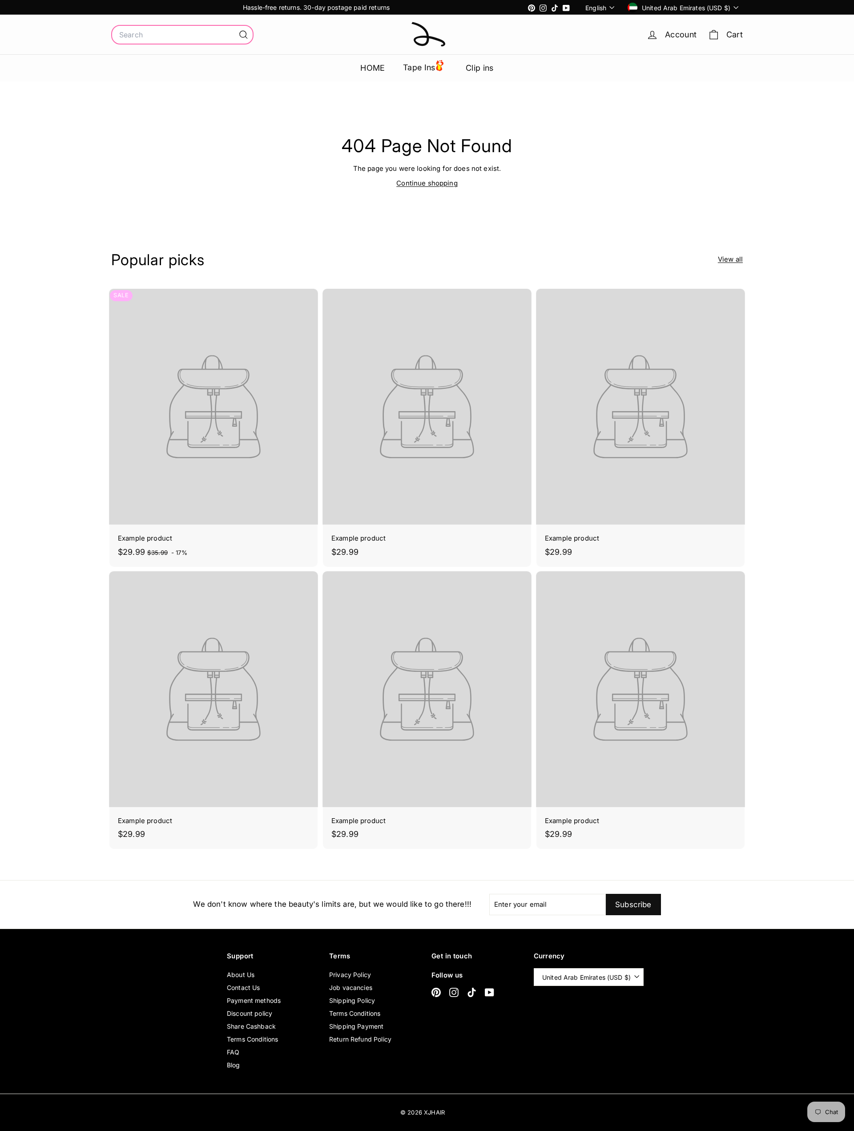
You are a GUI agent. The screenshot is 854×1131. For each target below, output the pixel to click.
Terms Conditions (252, 1039)
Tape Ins (419, 67)
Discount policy (249, 1013)
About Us (240, 974)
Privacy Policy (350, 974)
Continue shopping (427, 183)
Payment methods (254, 1000)
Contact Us (243, 987)
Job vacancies (350, 987)
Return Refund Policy (360, 1039)
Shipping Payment (356, 1026)
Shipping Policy (352, 1000)
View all (730, 259)
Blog (233, 1065)
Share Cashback (251, 1026)
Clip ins (480, 68)
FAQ (233, 1052)
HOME (372, 68)
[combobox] (182, 34)
